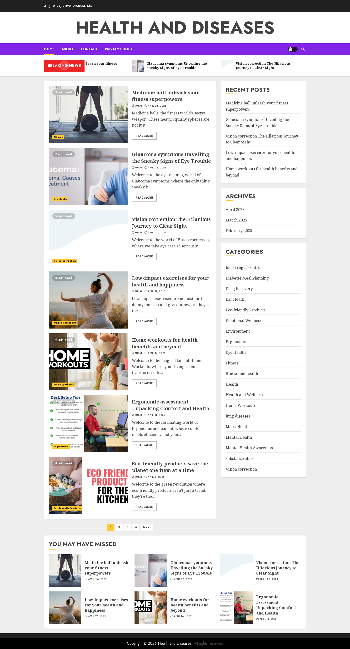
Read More (144, 136)
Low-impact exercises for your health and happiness (170, 281)
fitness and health (65, 322)
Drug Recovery (239, 288)
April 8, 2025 (156, 477)
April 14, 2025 (156, 353)
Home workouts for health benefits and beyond (165, 343)
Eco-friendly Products (67, 508)
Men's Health (238, 426)
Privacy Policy (119, 49)
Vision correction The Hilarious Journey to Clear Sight (171, 222)
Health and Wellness (244, 394)
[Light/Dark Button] (293, 49)
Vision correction (65, 261)
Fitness (58, 137)
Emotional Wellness (243, 320)
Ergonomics (61, 446)
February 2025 (239, 230)
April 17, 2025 (156, 291)
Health (232, 384)
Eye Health (60, 199)
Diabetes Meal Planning (247, 278)
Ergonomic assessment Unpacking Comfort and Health (170, 405)
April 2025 (235, 209)
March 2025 (236, 220)
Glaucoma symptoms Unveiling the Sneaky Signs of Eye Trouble (171, 157)
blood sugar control (243, 267)
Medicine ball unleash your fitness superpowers (165, 95)
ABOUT (67, 49)
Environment (238, 331)
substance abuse (240, 458)
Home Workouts (64, 384)
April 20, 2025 (157, 232)
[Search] (303, 49)
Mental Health (239, 437)
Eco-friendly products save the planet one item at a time (170, 466)
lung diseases (238, 416)
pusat (139, 106)
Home (49, 49)
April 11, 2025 (156, 415)
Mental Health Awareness (249, 447)
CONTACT (89, 49)
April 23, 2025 (157, 167)
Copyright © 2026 (142, 643)
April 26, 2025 (157, 106)
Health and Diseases (175, 27)
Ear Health (235, 299)
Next (147, 527)
